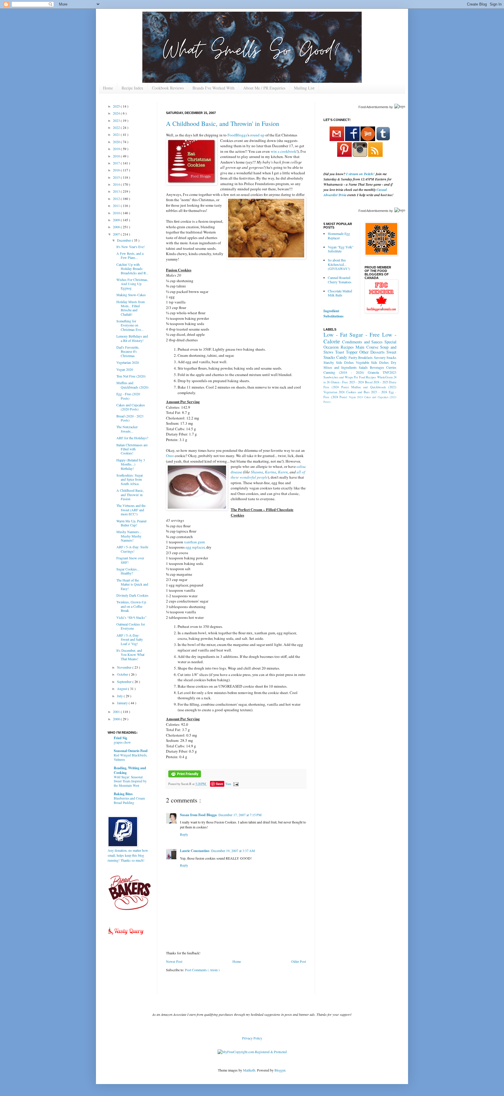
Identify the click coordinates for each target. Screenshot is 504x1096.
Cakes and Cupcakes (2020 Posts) (130, 407)
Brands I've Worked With (213, 88)
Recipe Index (132, 88)
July (120, 695)
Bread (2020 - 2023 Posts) (130, 418)
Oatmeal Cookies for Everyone (130, 626)
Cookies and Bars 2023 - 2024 (366, 392)
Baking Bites (123, 793)
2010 (117, 212)
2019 (117, 148)
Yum (228, 784)
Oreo (170, 455)
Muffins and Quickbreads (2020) (132, 384)
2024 (117, 113)
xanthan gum (194, 542)
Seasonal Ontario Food (131, 750)
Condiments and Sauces (362, 342)
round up (257, 135)
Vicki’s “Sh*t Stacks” (131, 617)
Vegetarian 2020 (127, 362)
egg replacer (195, 547)
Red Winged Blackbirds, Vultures (130, 757)
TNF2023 (389, 372)
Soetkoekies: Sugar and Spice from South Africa (129, 479)
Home (108, 88)
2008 (117, 226)
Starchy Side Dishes (338, 362)
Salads (363, 367)
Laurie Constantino (194, 850)
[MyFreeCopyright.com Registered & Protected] (252, 1051)
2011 (117, 205)
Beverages (377, 367)
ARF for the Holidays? (132, 437)
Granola (373, 372)
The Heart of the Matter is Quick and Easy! (132, 584)
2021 (117, 134)
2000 (117, 718)
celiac (301, 466)
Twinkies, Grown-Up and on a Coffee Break (131, 606)
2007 (117, 234)
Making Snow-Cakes (131, 294)
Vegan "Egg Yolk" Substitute (341, 249)
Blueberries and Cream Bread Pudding (129, 800)
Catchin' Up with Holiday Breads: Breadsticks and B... (132, 268)
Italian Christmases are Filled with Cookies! (132, 449)
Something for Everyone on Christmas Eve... (130, 325)
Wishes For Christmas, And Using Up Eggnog (132, 283)
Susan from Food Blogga (198, 814)
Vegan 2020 (124, 369)
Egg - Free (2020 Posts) (128, 395)
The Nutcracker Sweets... (127, 428)
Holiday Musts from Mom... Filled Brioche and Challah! (130, 308)
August (122, 688)
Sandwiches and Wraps (338, 377)
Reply (184, 834)
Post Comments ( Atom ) (202, 969)
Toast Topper (346, 352)
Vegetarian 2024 (333, 392)
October (123, 674)
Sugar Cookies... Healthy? (127, 571)
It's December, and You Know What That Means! (130, 654)
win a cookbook (283, 151)
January (123, 702)
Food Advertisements (373, 107)
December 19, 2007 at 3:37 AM (233, 850)
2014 (117, 184)
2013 (117, 191)
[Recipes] (126, 935)
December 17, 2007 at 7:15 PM (240, 814)
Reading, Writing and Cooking (130, 770)
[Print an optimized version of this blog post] (184, 776)
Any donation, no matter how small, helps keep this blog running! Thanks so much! (128, 855)
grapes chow (122, 742)
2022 (117, 127)
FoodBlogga (237, 135)
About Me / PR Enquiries (264, 88)
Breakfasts (365, 357)
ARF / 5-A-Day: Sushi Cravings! (132, 549)
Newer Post (174, 961)
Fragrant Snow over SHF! (130, 560)
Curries (391, 367)
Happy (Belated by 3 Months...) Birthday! (130, 464)
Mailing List (304, 88)
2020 (117, 141)
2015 (117, 177)
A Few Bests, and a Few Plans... (130, 255)
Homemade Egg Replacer (339, 235)
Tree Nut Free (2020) (131, 376)
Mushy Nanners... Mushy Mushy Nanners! (128, 535)
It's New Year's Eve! (130, 246)
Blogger (279, 1070)
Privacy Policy (252, 1038)
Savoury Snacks (385, 357)
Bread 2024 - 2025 (376, 382)
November (124, 667)
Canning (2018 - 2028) (343, 372)
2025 (117, 106)
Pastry (353, 357)
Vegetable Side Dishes (372, 362)
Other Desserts (372, 352)
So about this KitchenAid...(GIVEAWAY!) (339, 264)
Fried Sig (120, 737)
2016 (117, 170)
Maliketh (249, 1070)
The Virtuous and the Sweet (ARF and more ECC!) (131, 509)
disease (236, 472)
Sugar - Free (364, 334)
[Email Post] (235, 784)
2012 (117, 198)
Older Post (298, 961)
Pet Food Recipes (365, 377)
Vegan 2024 (356, 397)
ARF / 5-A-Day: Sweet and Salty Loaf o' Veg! (129, 639)
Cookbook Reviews (168, 88)
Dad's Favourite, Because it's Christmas (127, 351)
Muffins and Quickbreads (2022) (373, 387)
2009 (117, 219)
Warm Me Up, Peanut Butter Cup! (131, 523)
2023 (117, 120)
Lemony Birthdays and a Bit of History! (132, 338)
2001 (117, 711)
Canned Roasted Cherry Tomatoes (339, 279)
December (124, 240)
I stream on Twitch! (360, 173)
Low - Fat (335, 334)
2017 (117, 163)
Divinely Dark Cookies (132, 595)
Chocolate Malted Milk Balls (340, 293)
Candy (341, 357)
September (124, 681)
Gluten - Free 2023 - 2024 (347, 382)
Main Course (367, 347)
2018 (117, 156)
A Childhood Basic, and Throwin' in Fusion (222, 123)
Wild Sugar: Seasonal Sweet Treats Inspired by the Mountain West (130, 781)
